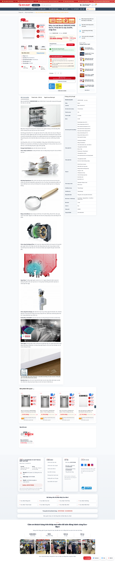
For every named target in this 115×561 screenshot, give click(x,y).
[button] (41, 52)
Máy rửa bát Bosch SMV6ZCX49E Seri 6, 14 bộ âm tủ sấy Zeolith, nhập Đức (26, 440)
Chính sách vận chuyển (53, 465)
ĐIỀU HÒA (22, 9)
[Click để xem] (33, 31)
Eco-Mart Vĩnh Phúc (65, 500)
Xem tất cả (87, 90)
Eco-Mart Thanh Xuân (26, 504)
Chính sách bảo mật (52, 462)
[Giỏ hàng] (95, 5)
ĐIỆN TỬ (33, 9)
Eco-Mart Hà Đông (84, 500)
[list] (57, 547)
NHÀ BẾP (65, 9)
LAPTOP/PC (76, 9)
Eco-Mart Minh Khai (84, 504)
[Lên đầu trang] (112, 549)
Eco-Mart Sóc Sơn (44, 500)
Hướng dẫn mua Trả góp (53, 478)
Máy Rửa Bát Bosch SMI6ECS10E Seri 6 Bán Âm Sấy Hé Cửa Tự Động (86, 411)
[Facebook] (82, 465)
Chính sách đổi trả (51, 468)
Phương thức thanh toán (53, 475)
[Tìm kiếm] (42, 5)
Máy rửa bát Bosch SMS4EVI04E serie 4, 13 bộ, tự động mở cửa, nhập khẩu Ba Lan (47, 411)
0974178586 (85, 5)
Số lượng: (51, 73)
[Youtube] (89, 465)
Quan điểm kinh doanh (52, 481)
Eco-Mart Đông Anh (25, 500)
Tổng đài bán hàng (69, 472)
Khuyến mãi (92, 9)
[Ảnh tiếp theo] (93, 546)
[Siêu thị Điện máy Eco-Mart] (25, 5)
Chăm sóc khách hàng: (70, 469)
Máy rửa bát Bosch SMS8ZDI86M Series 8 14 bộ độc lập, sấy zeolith (28, 411)
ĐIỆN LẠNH (43, 9)
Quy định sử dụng (51, 472)
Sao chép (85, 100)
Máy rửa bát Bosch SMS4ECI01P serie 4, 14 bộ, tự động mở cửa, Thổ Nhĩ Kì (66, 411)
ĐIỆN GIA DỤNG (54, 9)
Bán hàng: (70, 462)
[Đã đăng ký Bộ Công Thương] (86, 488)
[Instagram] (92, 465)
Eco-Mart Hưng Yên (45, 504)
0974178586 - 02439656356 (65, 511)
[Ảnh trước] (21, 546)
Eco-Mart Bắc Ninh (64, 504)
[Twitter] (85, 465)
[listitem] (27, 546)
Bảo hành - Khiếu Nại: (70, 466)
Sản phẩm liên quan (26, 388)
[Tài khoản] (93, 5)
